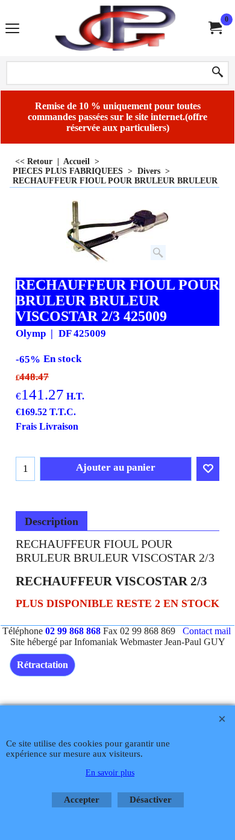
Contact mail (207, 631)
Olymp (31, 333)
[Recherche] (217, 73)
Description (51, 521)
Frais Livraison (47, 426)
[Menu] (12, 29)
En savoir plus (110, 772)
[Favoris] (207, 468)
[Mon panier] (214, 28)
